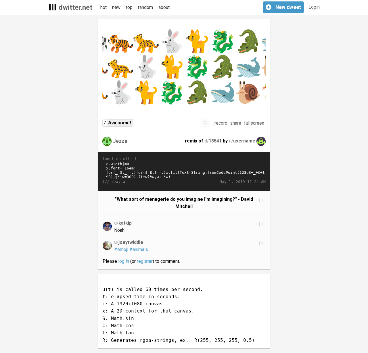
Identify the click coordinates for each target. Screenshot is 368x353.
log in (123, 261)
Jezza (120, 141)
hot (103, 7)
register (145, 261)
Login (314, 7)
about (164, 7)
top (129, 7)
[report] (205, 123)
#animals (138, 249)
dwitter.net (75, 7)
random (145, 7)
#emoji (121, 249)
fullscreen (254, 123)
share (235, 123)
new (116, 7)
